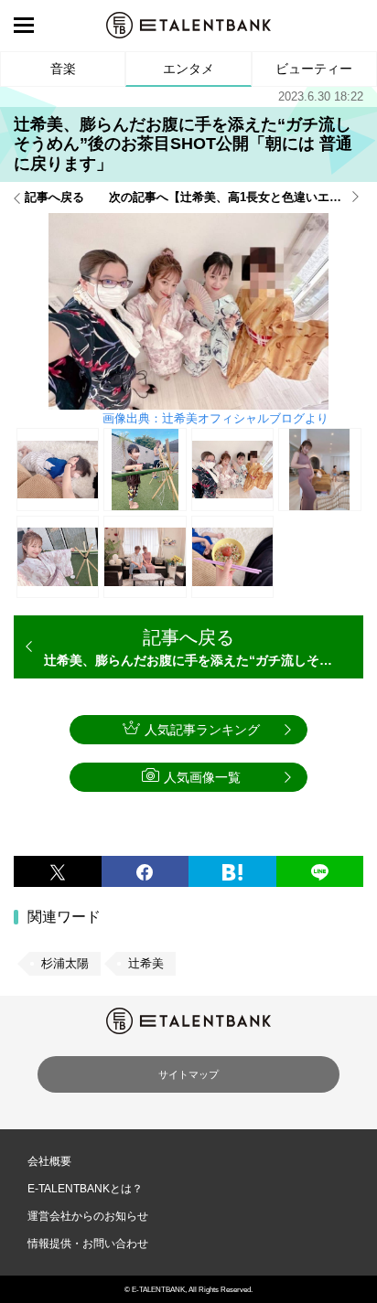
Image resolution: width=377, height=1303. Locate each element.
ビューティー (313, 68)
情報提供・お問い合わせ (87, 1243)
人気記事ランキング (202, 729)
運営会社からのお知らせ (87, 1216)
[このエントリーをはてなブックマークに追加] (232, 872)
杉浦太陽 (65, 963)
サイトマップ (188, 1074)
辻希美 (146, 963)
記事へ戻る (54, 197)
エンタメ (188, 68)
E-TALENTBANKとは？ (85, 1188)
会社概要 (49, 1161)
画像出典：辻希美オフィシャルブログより (215, 418)
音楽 (63, 68)
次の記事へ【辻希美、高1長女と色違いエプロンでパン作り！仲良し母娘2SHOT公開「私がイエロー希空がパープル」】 (236, 197)
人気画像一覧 (202, 777)
